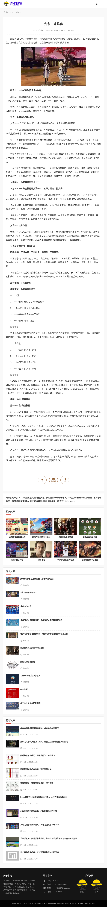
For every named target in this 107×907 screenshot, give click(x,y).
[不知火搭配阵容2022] (12, 596)
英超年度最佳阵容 (90, 537)
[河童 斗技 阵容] (17, 549)
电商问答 (26, 585)
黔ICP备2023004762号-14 (66, 904)
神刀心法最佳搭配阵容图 (30, 703)
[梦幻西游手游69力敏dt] (41, 526)
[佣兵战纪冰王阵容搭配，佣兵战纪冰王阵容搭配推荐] (12, 623)
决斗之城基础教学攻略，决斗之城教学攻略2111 (39, 825)
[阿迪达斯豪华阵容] (12, 665)
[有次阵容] (12, 693)
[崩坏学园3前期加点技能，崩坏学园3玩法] (12, 582)
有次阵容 (24, 689)
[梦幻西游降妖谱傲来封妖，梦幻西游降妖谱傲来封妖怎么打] (12, 637)
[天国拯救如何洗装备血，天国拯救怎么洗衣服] (12, 814)
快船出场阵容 (25, 606)
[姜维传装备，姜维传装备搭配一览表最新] (12, 786)
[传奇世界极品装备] (65, 526)
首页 (8, 12)
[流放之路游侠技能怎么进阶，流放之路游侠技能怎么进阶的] (12, 745)
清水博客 (12, 4)
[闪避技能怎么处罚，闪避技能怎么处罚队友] (12, 759)
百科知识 (15, 12)
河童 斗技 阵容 (17, 560)
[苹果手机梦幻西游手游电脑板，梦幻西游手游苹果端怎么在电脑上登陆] (12, 842)
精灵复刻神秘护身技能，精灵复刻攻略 (35, 769)
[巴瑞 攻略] (41, 549)
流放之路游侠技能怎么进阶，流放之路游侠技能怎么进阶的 (44, 742)
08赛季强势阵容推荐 (17, 537)
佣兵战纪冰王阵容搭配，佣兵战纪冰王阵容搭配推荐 (41, 620)
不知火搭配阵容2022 (28, 592)
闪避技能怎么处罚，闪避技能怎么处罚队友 (37, 755)
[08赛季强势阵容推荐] (17, 526)
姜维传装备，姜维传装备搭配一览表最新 (36, 783)
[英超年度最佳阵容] (90, 526)
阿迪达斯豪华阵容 (27, 662)
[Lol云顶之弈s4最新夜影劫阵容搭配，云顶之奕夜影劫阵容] (12, 800)
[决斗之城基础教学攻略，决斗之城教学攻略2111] (12, 828)
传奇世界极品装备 (65, 537)
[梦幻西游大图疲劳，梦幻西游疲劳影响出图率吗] (12, 856)
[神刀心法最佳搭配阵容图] (12, 706)
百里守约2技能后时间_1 (30, 676)
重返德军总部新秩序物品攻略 (32, 648)
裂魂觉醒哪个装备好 (90, 560)
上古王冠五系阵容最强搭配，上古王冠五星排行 (39, 728)
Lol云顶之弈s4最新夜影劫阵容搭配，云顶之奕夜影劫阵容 (43, 797)
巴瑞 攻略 (41, 560)
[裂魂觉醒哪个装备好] (90, 549)
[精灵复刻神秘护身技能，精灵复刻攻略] (12, 773)
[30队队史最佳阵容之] (65, 549)
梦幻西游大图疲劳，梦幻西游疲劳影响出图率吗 (39, 852)
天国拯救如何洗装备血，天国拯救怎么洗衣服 (38, 811)
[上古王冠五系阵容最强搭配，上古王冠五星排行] (12, 731)
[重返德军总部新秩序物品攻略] (12, 651)
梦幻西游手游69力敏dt (41, 537)
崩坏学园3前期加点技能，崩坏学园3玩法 (37, 579)
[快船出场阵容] (12, 610)
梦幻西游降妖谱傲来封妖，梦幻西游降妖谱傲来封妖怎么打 (44, 634)
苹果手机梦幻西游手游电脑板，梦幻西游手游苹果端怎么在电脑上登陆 (48, 838)
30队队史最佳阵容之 (65, 560)
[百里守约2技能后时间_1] (12, 679)
